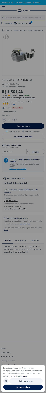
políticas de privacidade (18, 376)
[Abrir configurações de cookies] (5, 381)
